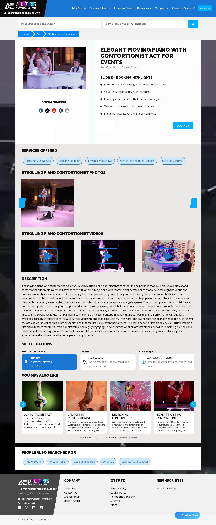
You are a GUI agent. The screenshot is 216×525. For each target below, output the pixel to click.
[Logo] (20, 4)
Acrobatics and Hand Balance (137, 160)
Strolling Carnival (172, 160)
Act (38, 33)
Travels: (85, 351)
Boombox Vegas (166, 488)
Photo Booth (33, 461)
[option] (47, 203)
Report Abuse (72, 501)
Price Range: (146, 351)
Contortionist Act (38, 414)
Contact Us (70, 492)
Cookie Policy (118, 492)
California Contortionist (79, 416)
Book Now (205, 8)
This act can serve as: (34, 351)
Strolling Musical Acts (38, 160)
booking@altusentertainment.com (37, 498)
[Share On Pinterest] (54, 110)
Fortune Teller (57, 461)
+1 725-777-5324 (29, 503)
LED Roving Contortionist (123, 416)
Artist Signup (72, 496)
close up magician (84, 461)
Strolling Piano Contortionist (62, 33)
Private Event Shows (100, 160)
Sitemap (115, 501)
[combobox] (59, 24)
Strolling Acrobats (69, 160)
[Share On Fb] (40, 110)
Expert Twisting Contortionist (168, 416)
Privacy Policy (118, 488)
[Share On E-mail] (67, 110)
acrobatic (108, 461)
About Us (69, 488)
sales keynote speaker (135, 461)
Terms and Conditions (123, 496)
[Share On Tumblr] (60, 110)
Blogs (113, 505)
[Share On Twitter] (47, 110)
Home (26, 33)
